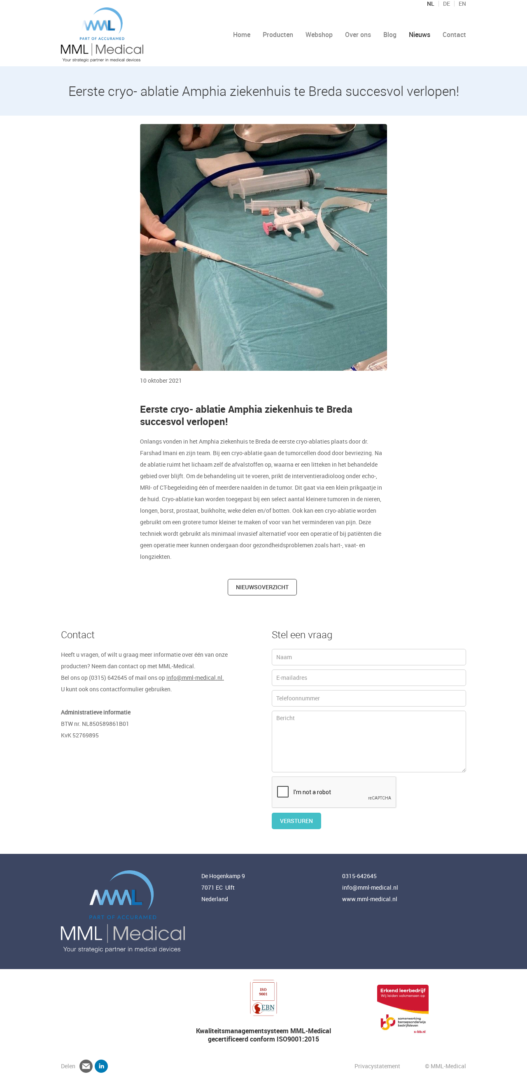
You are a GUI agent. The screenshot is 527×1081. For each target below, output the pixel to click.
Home (241, 34)
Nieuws (419, 34)
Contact (454, 34)
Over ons (358, 34)
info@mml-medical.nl (370, 887)
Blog (389, 34)
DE (446, 4)
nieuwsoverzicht (262, 587)
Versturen (296, 821)
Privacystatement (377, 1066)
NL (430, 4)
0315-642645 (359, 876)
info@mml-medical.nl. (195, 677)
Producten (278, 34)
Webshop (319, 34)
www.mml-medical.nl (369, 899)
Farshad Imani (158, 453)
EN (462, 4)
